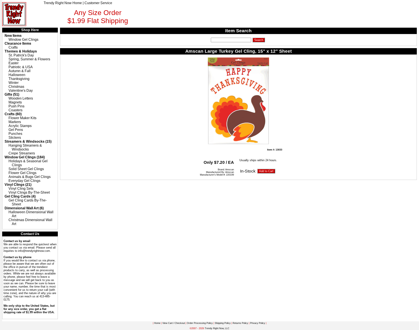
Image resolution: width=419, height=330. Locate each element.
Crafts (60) (13, 114)
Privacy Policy (257, 323)
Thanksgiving (19, 79)
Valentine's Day (21, 90)
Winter (14, 83)
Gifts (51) (12, 94)
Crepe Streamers (22, 153)
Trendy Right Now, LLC (217, 328)
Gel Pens (16, 130)
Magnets (15, 102)
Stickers (15, 137)
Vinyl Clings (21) (18, 184)
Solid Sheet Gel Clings (26, 169)
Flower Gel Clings (22, 173)
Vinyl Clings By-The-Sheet (29, 192)
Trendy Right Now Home (63, 3)
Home (157, 323)
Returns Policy (240, 323)
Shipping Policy (223, 323)
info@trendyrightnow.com (34, 250)
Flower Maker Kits (22, 118)
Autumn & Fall (20, 71)
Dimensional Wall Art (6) (24, 208)
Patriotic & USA (21, 67)
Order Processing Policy (200, 323)
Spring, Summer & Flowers (29, 59)
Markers (15, 122)
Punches (15, 133)
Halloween (17, 75)
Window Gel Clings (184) (25, 157)
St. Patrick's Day (21, 55)
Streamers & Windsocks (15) (28, 141)
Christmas (16, 86)
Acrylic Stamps (20, 126)
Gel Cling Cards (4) (20, 196)
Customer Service (98, 3)
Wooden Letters (21, 98)
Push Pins (16, 106)
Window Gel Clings (23, 39)
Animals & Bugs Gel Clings (30, 177)
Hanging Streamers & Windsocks (25, 147)
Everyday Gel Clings (24, 181)
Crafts (13, 47)
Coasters (15, 110)
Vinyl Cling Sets (21, 188)
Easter (14, 63)
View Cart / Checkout (173, 323)
